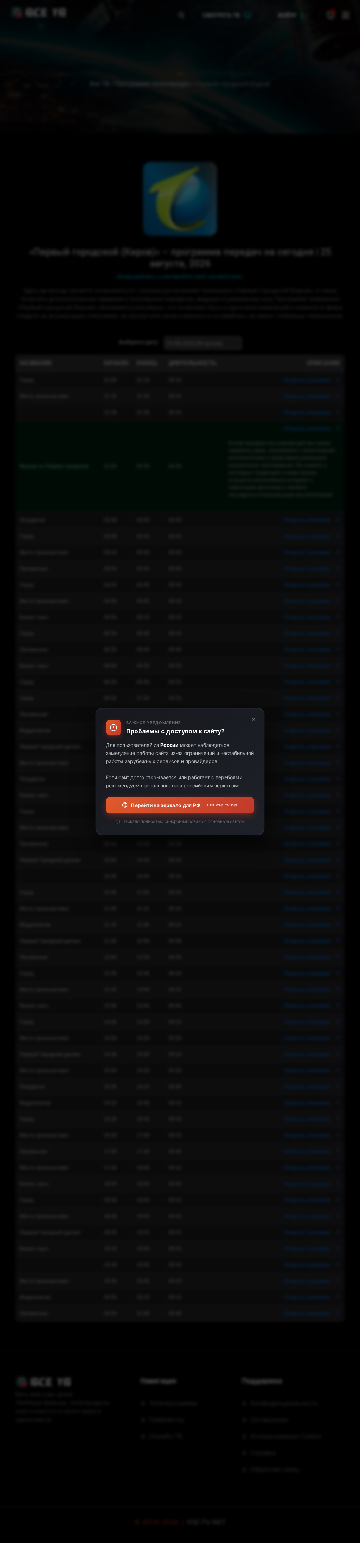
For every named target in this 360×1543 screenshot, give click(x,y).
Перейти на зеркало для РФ (184, 805)
